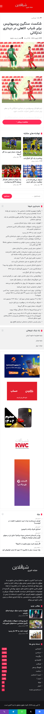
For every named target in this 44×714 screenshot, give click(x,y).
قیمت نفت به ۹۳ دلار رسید (31, 233)
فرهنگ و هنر (36, 667)
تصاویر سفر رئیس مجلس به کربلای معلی (26, 248)
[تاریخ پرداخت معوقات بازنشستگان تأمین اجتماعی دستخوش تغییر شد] (35, 624)
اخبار (39, 686)
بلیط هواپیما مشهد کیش (34, 336)
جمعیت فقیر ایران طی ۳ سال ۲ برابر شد (27, 258)
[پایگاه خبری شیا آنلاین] (22, 6)
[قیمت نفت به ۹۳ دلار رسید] (35, 635)
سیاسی (38, 653)
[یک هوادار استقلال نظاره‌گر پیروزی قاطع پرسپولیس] (11, 171)
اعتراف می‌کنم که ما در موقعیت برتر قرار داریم (34, 181)
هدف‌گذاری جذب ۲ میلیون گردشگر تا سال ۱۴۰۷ (24, 269)
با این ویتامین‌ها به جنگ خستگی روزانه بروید (25, 310)
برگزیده (38, 656)
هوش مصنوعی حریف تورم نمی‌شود (29, 287)
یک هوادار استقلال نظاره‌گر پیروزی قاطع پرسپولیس (12, 181)
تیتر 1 (39, 679)
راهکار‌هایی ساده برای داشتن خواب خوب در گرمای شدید (22, 276)
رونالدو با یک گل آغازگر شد (32, 158)
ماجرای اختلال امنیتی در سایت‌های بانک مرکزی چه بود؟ (22, 265)
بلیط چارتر (39, 341)
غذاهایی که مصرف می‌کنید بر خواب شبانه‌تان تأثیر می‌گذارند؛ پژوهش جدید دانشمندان (23, 237)
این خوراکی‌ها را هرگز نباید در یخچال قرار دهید (25, 280)
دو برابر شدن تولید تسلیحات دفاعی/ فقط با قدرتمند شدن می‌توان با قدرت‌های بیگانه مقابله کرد (23, 253)
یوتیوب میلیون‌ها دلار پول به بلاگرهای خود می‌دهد (23, 283)
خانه (38, 18)
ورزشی (33, 18)
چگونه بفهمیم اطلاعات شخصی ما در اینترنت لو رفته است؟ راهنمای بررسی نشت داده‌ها (23, 212)
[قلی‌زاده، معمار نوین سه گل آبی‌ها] (11, 143)
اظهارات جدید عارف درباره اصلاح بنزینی (27, 223)
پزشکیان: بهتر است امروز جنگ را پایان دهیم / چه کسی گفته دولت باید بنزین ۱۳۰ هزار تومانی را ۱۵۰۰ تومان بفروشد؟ (22, 292)
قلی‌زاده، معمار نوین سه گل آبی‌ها (29, 306)
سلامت (38, 671)
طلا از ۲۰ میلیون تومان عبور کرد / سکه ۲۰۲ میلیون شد (22, 299)
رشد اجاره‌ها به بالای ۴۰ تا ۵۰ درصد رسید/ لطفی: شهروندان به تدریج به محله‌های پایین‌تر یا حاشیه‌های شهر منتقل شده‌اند (22, 315)
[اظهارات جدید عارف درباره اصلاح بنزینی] (35, 614)
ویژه (39, 682)
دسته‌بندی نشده (35, 690)
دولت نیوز (39, 346)
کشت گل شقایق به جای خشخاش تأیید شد (26, 262)
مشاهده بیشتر (22, 122)
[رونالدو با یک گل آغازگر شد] (32, 146)
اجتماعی (38, 649)
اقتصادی (38, 660)
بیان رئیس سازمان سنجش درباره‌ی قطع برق (25, 322)
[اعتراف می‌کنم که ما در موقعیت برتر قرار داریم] (32, 171)
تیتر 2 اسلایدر (36, 675)
